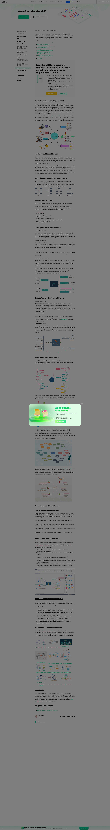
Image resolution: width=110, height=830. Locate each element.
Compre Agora (60, 421)
